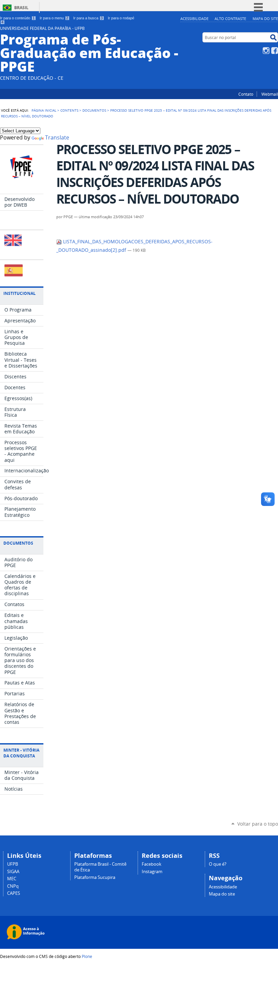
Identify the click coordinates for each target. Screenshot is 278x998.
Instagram (266, 50)
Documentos (94, 110)
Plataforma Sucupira (94, 877)
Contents (69, 110)
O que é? (217, 864)
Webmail (269, 94)
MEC (11, 879)
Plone (87, 956)
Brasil (21, 8)
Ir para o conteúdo (17, 18)
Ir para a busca (88, 18)
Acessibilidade (194, 18)
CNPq (13, 886)
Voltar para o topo (257, 824)
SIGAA (13, 871)
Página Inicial (44, 110)
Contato (245, 94)
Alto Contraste (230, 18)
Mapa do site (265, 18)
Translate (57, 137)
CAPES (13, 893)
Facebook (274, 50)
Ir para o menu (54, 18)
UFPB (12, 864)
